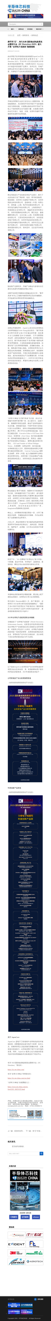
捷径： (13, 29)
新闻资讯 (25, 35)
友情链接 (11, 1299)
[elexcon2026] (14, 1307)
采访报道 (29, 29)
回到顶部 (40, 1299)
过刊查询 (25, 1217)
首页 (19, 35)
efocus (36, 1217)
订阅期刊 (13, 1217)
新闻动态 (21, 29)
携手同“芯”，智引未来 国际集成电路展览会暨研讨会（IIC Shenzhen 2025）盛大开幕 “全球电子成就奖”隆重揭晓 (25, 44)
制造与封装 (39, 29)
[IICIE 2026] (27, 1314)
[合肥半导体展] (14, 1314)
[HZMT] (27, 1307)
